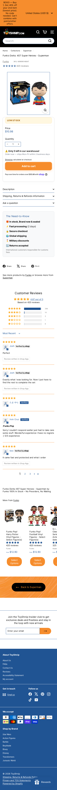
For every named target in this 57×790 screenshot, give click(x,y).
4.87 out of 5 (36, 299)
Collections (16, 51)
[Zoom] (45, 110)
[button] (9, 66)
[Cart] (44, 32)
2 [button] (25, 474)
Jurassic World (9, 760)
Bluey (5, 749)
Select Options (14, 562)
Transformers (8, 757)
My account (8, 679)
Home (5, 51)
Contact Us (8, 668)
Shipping (9, 160)
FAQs (5, 664)
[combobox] (28, 41)
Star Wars (7, 734)
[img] (9, 342)
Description (8, 189)
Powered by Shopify (13, 783)
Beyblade (7, 745)
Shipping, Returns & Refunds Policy (20, 777)
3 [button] (30, 474)
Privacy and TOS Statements (17, 780)
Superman (27, 51)
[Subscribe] (45, 631)
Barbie (5, 742)
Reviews (6, 671)
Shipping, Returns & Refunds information (23, 196)
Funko (6, 61)
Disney (6, 753)
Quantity (9, 138)
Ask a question (10, 203)
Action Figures (9, 738)
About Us (7, 660)
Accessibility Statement (13, 675)
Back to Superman (30, 587)
